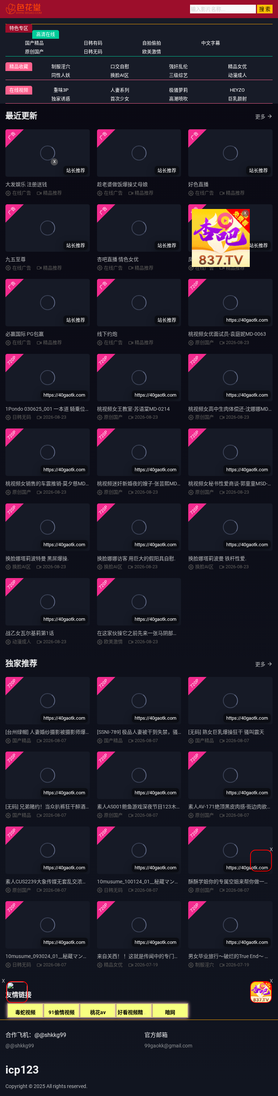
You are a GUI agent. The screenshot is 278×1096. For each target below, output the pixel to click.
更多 (260, 117)
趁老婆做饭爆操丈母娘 (122, 184)
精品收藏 (18, 66)
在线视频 (18, 90)
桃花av (98, 1012)
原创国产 (34, 51)
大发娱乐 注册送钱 (26, 184)
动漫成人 (237, 75)
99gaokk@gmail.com (168, 1046)
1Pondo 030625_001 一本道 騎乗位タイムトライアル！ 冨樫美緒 (78, 409)
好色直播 (198, 184)
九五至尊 (15, 259)
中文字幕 (210, 43)
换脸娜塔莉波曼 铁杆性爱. (217, 558)
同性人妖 (60, 75)
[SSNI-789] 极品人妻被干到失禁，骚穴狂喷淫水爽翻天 (157, 732)
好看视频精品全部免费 (143, 1012)
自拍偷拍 (151, 43)
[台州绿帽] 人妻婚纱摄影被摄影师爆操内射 (53, 732)
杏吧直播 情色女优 (118, 259)
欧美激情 (151, 51)
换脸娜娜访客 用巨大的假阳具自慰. (136, 558)
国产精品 (34, 43)
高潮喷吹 (178, 98)
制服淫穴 (60, 66)
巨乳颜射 (237, 98)
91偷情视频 (62, 1012)
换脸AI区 (119, 75)
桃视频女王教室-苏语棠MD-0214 (133, 409)
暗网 (170, 1012)
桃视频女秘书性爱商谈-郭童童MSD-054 (232, 483)
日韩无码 (93, 51)
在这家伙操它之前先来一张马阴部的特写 (142, 633)
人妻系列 (119, 90)
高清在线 (45, 34)
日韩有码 (93, 43)
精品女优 (237, 66)
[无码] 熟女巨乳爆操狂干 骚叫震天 (226, 732)
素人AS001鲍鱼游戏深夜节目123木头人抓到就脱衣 (154, 807)
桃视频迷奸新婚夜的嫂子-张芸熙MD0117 (143, 483)
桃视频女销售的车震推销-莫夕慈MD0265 (51, 483)
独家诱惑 (60, 98)
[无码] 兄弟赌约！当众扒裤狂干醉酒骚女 (50, 807)
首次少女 (119, 98)
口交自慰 (119, 66)
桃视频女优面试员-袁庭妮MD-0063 (227, 334)
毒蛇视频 (25, 1012)
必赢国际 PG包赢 (24, 334)
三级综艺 (178, 75)
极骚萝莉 (178, 90)
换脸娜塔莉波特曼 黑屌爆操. (37, 558)
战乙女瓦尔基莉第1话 (29, 633)
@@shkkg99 (19, 1046)
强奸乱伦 (178, 66)
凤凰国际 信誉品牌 (209, 259)
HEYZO (237, 90)
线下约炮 (107, 334)
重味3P (61, 90)
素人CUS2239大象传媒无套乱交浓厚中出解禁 (56, 881)
